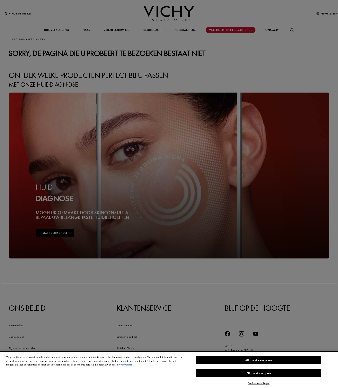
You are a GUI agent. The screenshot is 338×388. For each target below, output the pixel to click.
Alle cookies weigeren (258, 373)
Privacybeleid (124, 364)
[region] (169, 369)
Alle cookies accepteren (258, 360)
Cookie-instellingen (258, 383)
